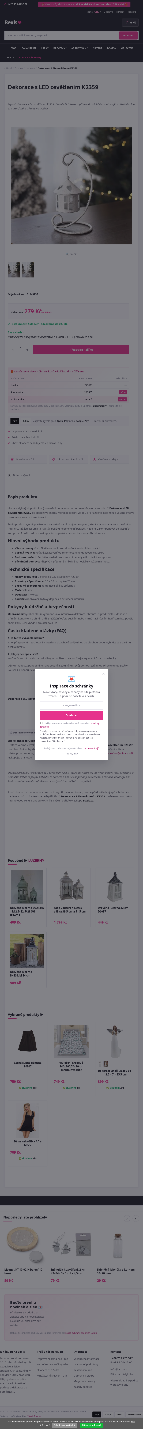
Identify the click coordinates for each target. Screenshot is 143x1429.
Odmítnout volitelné (64, 1425)
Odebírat (72, 715)
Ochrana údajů (91, 748)
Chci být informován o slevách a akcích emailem (69, 725)
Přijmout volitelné (91, 1425)
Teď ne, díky (71, 753)
